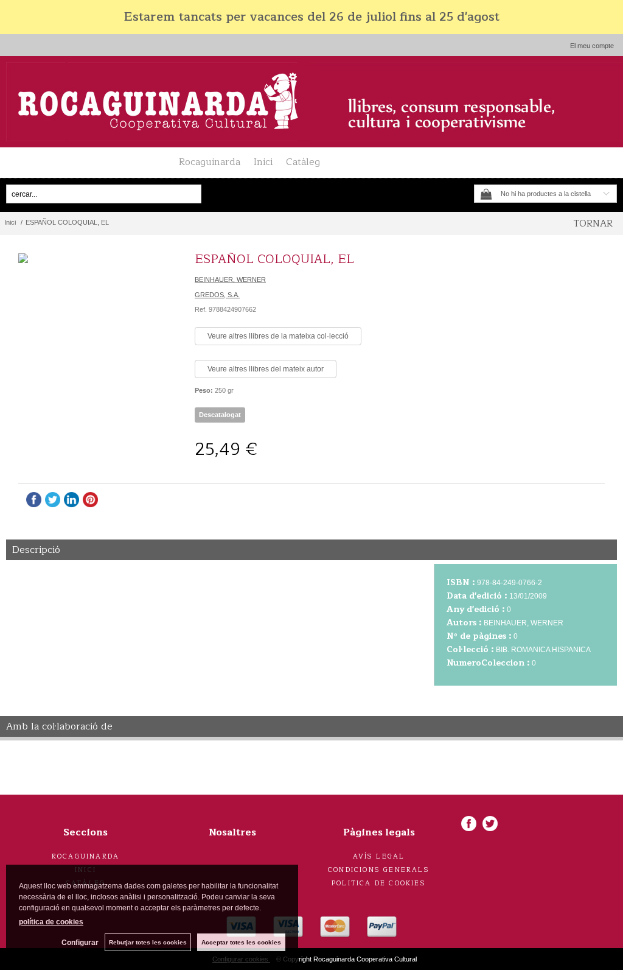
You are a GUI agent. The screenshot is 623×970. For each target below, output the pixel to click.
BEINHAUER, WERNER (230, 279)
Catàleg (303, 162)
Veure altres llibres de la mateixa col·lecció (278, 336)
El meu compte (592, 45)
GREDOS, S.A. (217, 294)
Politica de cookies (379, 883)
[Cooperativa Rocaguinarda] (311, 101)
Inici (263, 162)
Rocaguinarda (209, 162)
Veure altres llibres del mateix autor (265, 369)
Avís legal (379, 856)
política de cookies (51, 922)
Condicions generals (379, 870)
